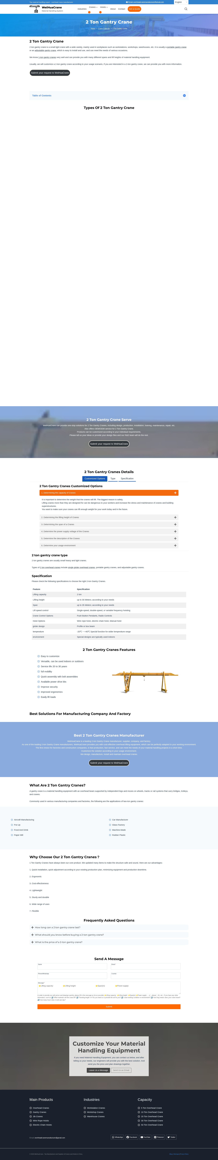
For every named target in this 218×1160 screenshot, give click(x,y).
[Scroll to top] (213, 1153)
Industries (82, 9)
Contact (121, 9)
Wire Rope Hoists (41, 1121)
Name (40, 964)
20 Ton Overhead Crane (152, 1116)
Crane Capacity (104, 28)
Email (113, 964)
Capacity (145, 1100)
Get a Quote (134, 9)
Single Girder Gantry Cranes (162, 330)
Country (113, 973)
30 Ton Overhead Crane (152, 1121)
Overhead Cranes (41, 1108)
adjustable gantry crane (45, 50)
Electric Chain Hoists (42, 1125)
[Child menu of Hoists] (100, 12)
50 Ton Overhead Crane (152, 1125)
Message (41, 983)
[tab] (94, 479)
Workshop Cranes (95, 1112)
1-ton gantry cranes (47, 57)
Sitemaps (176, 1154)
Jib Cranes (38, 1116)
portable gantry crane (176, 47)
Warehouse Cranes (96, 1116)
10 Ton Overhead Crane (152, 1112)
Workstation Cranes (96, 1108)
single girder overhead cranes (81, 567)
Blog (171, 1154)
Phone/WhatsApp (43, 973)
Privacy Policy (184, 1154)
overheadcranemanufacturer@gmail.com (50, 1138)
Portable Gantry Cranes (167, 130)
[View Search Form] (185, 9)
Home (93, 28)
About (113, 9)
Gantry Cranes (39, 1112)
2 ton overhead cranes (50, 567)
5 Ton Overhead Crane (151, 1108)
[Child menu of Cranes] (89, 12)
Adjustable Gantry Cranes (166, 233)
